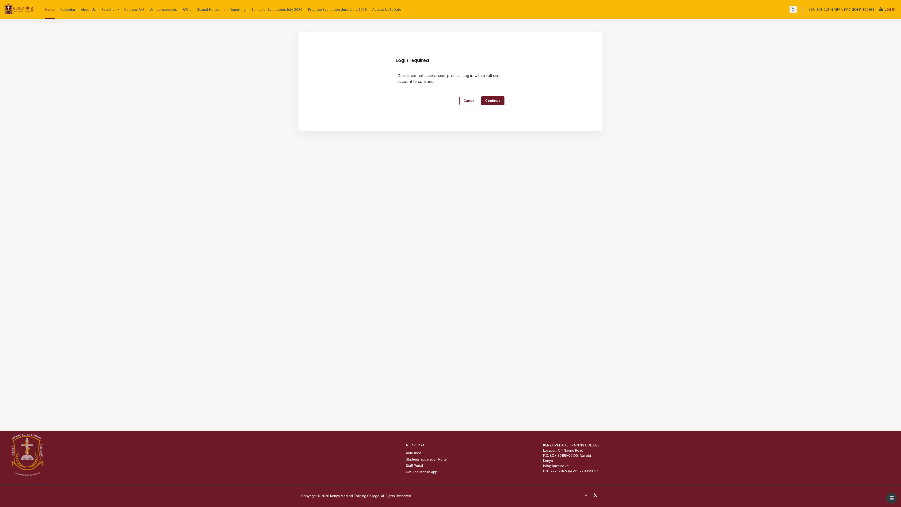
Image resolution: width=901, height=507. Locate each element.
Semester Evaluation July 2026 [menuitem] (276, 10)
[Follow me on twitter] (596, 496)
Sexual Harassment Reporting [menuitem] (221, 10)
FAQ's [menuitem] (187, 10)
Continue (492, 101)
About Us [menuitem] (88, 10)
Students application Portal (426, 459)
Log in (889, 9)
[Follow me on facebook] (587, 496)
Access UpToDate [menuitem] (386, 10)
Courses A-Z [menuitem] (134, 10)
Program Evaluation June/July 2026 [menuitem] (337, 10)
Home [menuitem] (50, 10)
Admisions (413, 453)
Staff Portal (414, 466)
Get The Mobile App (421, 472)
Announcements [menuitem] (163, 10)
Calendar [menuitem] (67, 10)
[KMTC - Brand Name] (20, 9)
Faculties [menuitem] (108, 10)
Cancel (469, 101)
